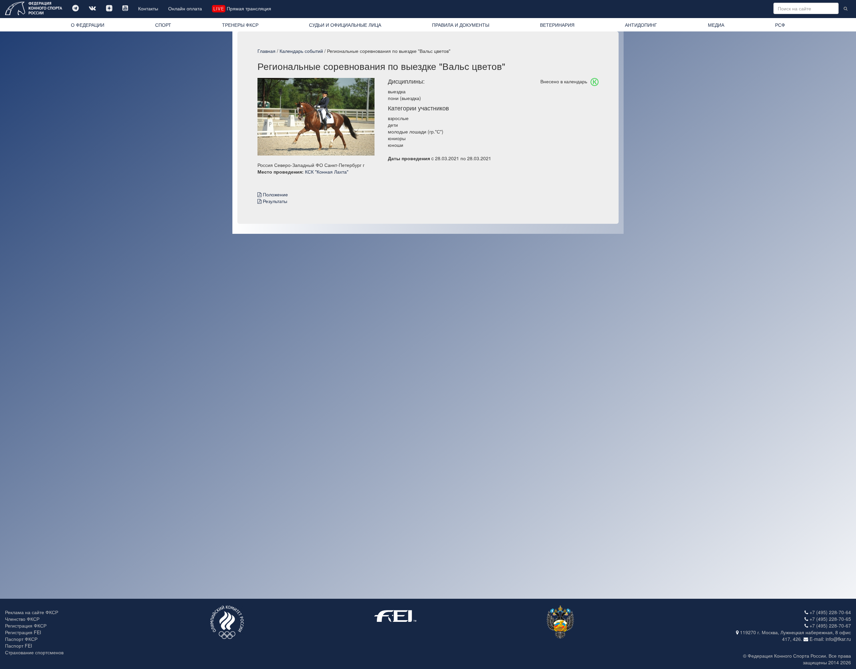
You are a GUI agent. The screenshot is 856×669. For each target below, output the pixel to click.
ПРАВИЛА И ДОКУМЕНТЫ (460, 24)
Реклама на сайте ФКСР (31, 612)
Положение (274, 194)
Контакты (148, 8)
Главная (266, 50)
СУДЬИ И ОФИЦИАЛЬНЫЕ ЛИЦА (345, 24)
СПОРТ (163, 24)
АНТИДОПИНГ (641, 24)
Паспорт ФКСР (21, 639)
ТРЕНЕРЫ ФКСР (240, 24)
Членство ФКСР (22, 618)
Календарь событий (301, 50)
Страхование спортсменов (34, 652)
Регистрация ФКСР (25, 625)
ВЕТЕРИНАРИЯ (557, 24)
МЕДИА (716, 24)
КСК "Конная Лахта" (326, 171)
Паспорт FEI (18, 645)
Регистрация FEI (23, 632)
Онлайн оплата (185, 8)
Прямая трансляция (242, 8)
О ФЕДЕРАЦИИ (87, 24)
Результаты (274, 201)
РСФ (780, 24)
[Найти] (845, 8)
